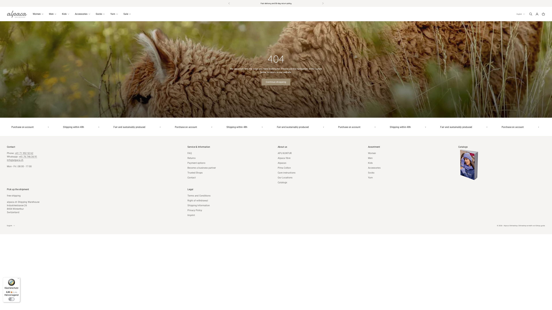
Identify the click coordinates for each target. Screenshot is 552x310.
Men (370, 158)
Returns (191, 158)
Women (372, 153)
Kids (370, 163)
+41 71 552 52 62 (24, 153)
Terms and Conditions (198, 195)
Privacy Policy (194, 210)
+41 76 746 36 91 (28, 156)
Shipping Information (198, 205)
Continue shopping (276, 82)
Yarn (370, 177)
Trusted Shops (195, 172)
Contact (191, 177)
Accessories (374, 167)
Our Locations (285, 177)
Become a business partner (201, 167)
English (519, 14)
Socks (371, 172)
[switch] (11, 299)
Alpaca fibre (284, 158)
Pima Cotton (284, 167)
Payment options (196, 163)
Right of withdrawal (197, 200)
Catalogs (282, 182)
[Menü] (18, 279)
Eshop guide (540, 226)
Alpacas (282, 163)
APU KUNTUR (285, 153)
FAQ (189, 153)
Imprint (191, 215)
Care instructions (286, 172)
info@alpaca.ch (15, 160)
